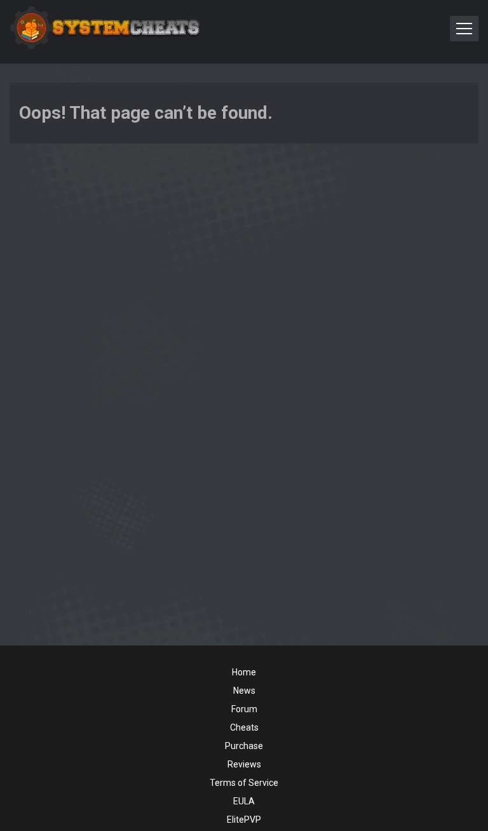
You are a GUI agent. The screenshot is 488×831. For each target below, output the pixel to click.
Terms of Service (244, 783)
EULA (244, 801)
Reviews (244, 764)
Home (244, 672)
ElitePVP (244, 819)
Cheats (244, 727)
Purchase (244, 746)
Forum (244, 709)
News (244, 691)
